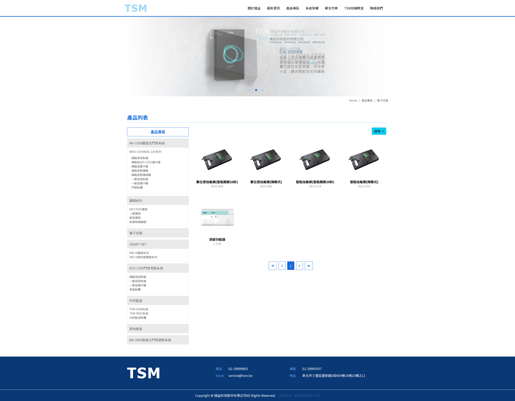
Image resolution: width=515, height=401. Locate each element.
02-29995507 (312, 368)
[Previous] (282, 265)
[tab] (158, 143)
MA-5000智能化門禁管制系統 (150, 339)
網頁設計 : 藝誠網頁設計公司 (299, 395)
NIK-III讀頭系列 (139, 253)
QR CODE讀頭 (138, 209)
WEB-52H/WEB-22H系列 (145, 152)
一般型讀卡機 (139, 183)
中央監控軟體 (137, 318)
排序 (377, 131)
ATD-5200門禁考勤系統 (146, 268)
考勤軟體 (135, 289)
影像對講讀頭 (137, 222)
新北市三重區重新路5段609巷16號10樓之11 (334, 375)
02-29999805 (238, 368)
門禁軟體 (137, 187)
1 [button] (249, 90)
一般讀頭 (135, 213)
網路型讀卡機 (139, 166)
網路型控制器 (139, 158)
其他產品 (135, 328)
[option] (257, 56)
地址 (292, 375)
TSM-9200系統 (138, 309)
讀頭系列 (135, 200)
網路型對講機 (139, 171)
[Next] (299, 265)
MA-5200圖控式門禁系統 (147, 143)
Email (220, 375)
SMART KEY (137, 244)
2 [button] (256, 90)
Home (353, 100)
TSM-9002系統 (138, 313)
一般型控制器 (139, 179)
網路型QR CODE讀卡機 (146, 162)
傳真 (292, 368)
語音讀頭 (135, 218)
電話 (219, 368)
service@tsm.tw (240, 375)
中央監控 (135, 300)
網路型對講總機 (141, 175)
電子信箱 (382, 100)
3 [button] (263, 90)
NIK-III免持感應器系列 (143, 257)
